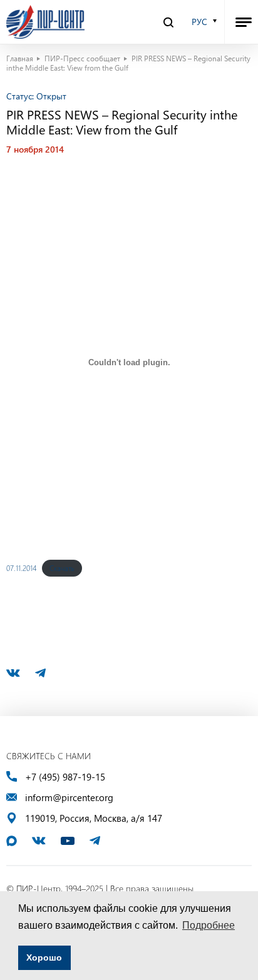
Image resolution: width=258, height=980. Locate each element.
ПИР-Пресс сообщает (82, 58)
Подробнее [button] (208, 925)
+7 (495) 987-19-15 (65, 777)
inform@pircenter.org (69, 798)
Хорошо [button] (44, 957)
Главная (19, 58)
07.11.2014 (21, 568)
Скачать (62, 568)
